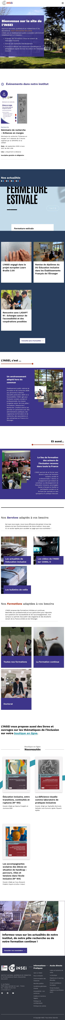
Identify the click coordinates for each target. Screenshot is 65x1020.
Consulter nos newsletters (13, 950)
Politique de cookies (40, 1006)
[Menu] (63, 3)
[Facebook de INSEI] (2, 993)
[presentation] (8, 208)
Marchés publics (39, 983)
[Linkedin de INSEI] (8, 993)
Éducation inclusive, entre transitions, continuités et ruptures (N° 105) (16, 800)
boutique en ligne (25, 733)
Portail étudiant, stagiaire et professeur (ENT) (57, 990)
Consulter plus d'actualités (31, 341)
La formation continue (47, 662)
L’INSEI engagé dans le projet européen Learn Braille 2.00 (14, 267)
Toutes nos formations (15, 662)
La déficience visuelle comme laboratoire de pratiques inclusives (46, 800)
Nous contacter (38, 975)
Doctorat (8, 704)
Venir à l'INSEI (38, 973)
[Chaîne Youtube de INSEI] (13, 993)
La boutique (53, 975)
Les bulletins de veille (16, 589)
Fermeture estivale (24, 228)
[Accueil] (9, 2)
